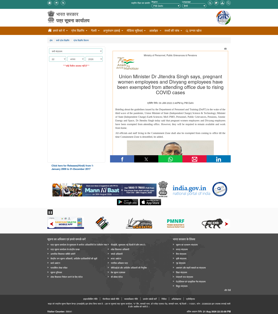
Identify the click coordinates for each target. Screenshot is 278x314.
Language (186, 2)
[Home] (49, 31)
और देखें (227, 290)
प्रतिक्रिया (190, 298)
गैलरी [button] (94, 31)
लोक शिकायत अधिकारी (120, 249)
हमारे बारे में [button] (59, 31)
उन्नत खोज (194, 31)
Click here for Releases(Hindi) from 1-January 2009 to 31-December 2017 (72, 167)
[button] (210, 2)
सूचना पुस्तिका (56, 272)
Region (155, 2)
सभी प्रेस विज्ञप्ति (62, 40)
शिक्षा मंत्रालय (181, 272)
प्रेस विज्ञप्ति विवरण (81, 40)
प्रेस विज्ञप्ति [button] (77, 31)
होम (51, 40)
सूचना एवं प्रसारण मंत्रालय (187, 244)
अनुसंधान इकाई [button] (111, 31)
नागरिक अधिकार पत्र (119, 263)
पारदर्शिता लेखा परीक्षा (59, 267)
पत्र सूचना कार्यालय (72, 20)
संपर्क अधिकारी (117, 253)
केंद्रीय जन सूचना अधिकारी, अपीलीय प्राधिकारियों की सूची (74, 258)
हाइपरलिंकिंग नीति (90, 298)
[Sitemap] (222, 2)
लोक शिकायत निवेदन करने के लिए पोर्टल (67, 276)
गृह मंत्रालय (180, 263)
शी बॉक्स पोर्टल (117, 276)
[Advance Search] (228, 2)
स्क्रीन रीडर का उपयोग (140, 3)
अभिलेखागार (176, 298)
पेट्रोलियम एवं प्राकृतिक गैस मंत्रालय (191, 281)
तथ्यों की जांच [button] (172, 31)
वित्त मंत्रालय (181, 253)
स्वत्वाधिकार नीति (131, 298)
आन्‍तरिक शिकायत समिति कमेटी (63, 253)
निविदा (164, 298)
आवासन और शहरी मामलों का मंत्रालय (191, 267)
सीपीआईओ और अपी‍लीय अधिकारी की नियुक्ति (129, 267)
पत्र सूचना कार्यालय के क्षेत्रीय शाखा (65, 249)
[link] (104, 189)
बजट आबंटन (116, 258)
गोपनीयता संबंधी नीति (110, 298)
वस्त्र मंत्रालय (182, 249)
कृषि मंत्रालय (181, 258)
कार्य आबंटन (55, 263)
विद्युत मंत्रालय (182, 286)
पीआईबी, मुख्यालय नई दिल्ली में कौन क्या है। (128, 244)
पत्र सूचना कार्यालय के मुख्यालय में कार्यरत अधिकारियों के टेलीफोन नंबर (79, 244)
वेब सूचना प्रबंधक (118, 272)
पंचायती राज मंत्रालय (184, 276)
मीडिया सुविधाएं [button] (135, 31)
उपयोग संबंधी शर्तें (150, 298)
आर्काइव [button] (153, 31)
